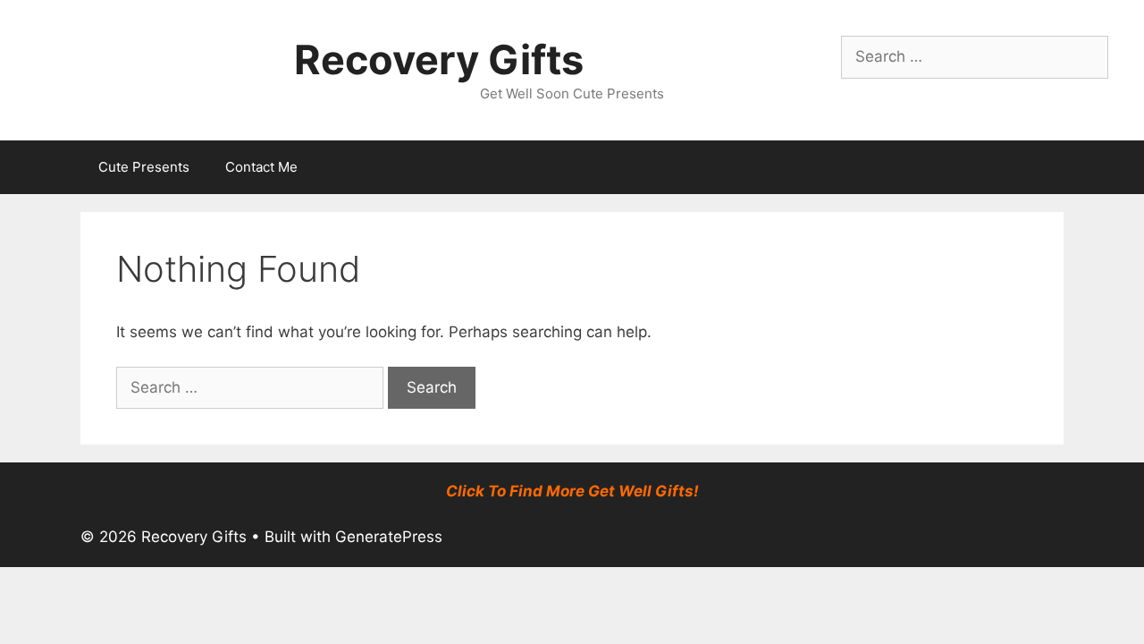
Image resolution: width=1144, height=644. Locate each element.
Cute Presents (143, 166)
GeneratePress (388, 537)
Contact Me (261, 166)
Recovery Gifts (439, 59)
